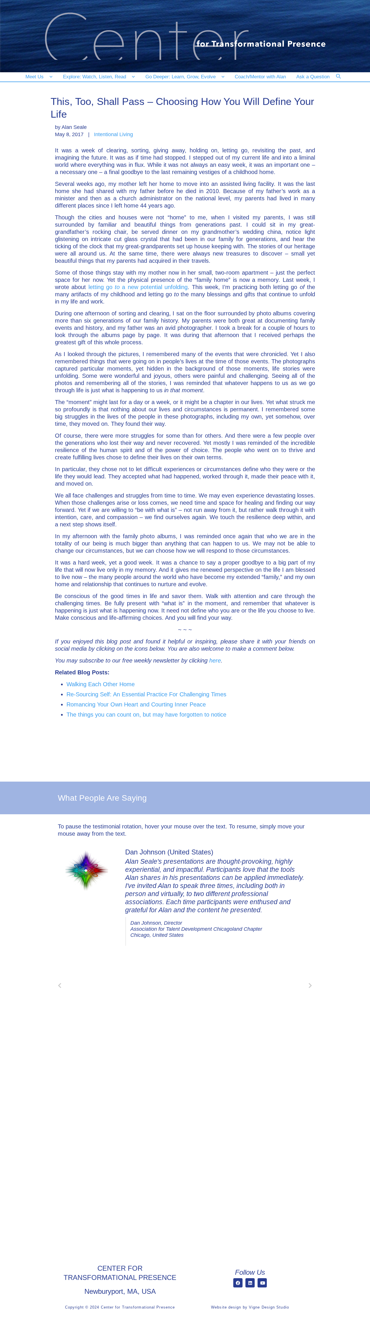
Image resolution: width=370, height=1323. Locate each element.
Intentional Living (113, 134)
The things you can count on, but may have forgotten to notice (146, 714)
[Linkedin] (250, 1282)
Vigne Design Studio (269, 1307)
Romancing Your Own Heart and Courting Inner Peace (136, 704)
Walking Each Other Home (100, 684)
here (215, 660)
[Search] (342, 80)
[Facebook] (238, 1282)
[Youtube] (262, 1282)
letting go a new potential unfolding (138, 287)
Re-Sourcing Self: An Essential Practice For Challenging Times (146, 694)
